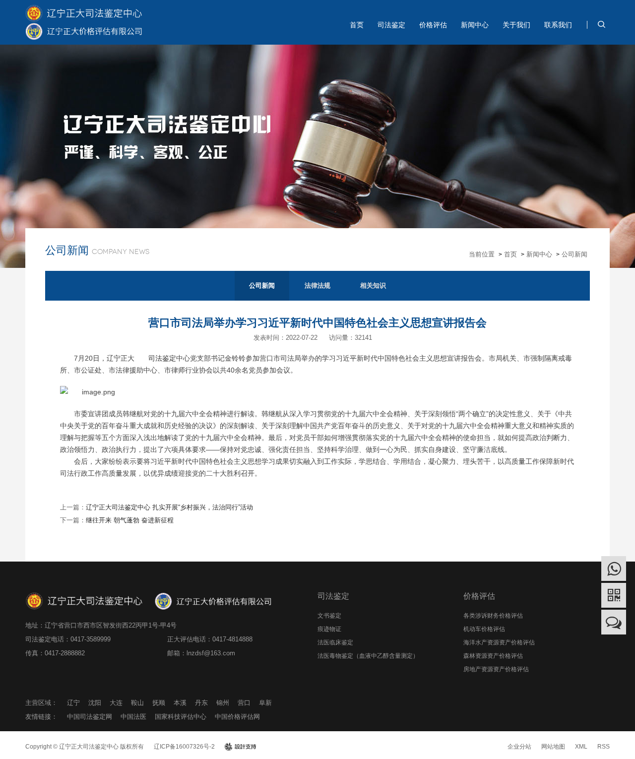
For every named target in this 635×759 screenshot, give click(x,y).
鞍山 (137, 702)
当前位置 (482, 254)
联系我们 (558, 25)
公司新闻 (574, 254)
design (241, 746)
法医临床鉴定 (335, 642)
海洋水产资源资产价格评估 (499, 642)
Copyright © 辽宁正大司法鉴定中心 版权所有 (84, 746)
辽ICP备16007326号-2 (184, 746)
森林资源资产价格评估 (493, 655)
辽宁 (73, 702)
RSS (603, 746)
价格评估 (433, 25)
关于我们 (516, 25)
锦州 (222, 702)
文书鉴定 (329, 615)
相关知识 (373, 285)
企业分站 (519, 746)
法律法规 (317, 285)
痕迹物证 (329, 629)
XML (581, 746)
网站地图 (553, 746)
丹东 (201, 702)
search (601, 24)
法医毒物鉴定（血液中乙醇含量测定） (368, 655)
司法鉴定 (391, 25)
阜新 (265, 702)
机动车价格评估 (484, 629)
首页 (357, 25)
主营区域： (41, 702)
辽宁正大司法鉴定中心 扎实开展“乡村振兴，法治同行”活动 (169, 507)
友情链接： (41, 716)
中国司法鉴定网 (89, 716)
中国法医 (133, 716)
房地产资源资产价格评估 (496, 669)
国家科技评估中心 (180, 716)
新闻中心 (475, 25)
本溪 (180, 702)
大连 (116, 702)
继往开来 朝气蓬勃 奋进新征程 (130, 520)
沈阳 (94, 702)
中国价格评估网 (237, 716)
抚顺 (158, 702)
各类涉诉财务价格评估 (493, 615)
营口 (244, 702)
